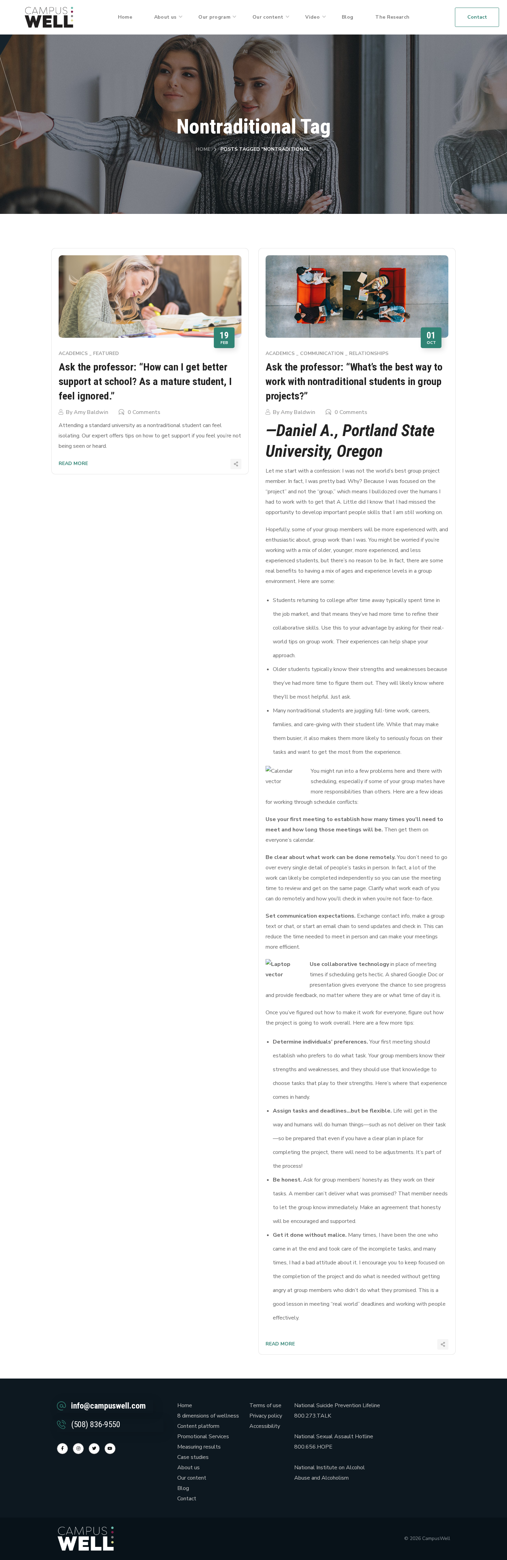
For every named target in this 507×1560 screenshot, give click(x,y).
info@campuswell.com (108, 1406)
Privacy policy (265, 1416)
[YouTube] (110, 1448)
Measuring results (199, 1447)
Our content (191, 1478)
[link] (49, 17)
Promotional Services (203, 1436)
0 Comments (144, 412)
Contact (186, 1498)
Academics (73, 353)
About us (188, 1467)
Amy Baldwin (91, 412)
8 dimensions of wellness (208, 1416)
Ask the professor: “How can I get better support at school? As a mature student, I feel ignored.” (145, 381)
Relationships (368, 353)
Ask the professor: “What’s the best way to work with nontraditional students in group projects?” (354, 381)
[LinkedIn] (94, 1448)
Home (203, 149)
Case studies (193, 1457)
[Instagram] (78, 1448)
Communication (322, 353)
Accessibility (264, 1426)
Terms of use (265, 1405)
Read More (73, 463)
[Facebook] (62, 1448)
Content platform (198, 1426)
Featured (106, 353)
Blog (183, 1488)
